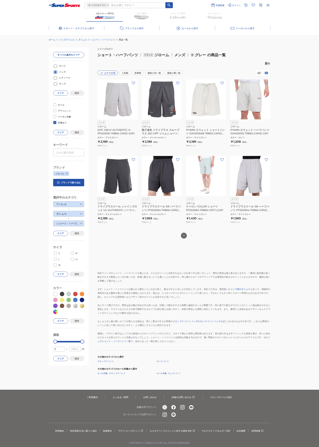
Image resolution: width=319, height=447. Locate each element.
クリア (60, 93)
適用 (77, 93)
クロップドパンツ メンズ (185, 321)
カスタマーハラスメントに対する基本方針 (171, 430)
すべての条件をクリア (69, 54)
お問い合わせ (150, 397)
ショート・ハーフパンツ (103, 39)
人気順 (125, 73)
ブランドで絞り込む (71, 182)
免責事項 (107, 430)
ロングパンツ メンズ (210, 321)
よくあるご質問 (120, 397)
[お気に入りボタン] (133, 83)
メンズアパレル (67, 39)
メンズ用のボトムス (240, 289)
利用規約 (59, 430)
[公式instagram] (182, 407)
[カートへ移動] (260, 5)
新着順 (138, 73)
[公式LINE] (173, 414)
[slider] (55, 342)
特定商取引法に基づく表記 (83, 430)
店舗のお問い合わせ (181, 397)
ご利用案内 (92, 397)
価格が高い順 (173, 73)
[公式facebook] (173, 407)
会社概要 (240, 430)
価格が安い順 (154, 73)
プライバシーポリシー (129, 430)
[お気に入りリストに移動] (253, 5)
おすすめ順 (109, 73)
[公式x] (164, 407)
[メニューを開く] (268, 5)
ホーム (52, 39)
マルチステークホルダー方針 (216, 430)
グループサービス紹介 (221, 397)
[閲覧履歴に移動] (246, 5)
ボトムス (82, 39)
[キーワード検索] (169, 5)
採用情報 (255, 430)
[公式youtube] (191, 407)
